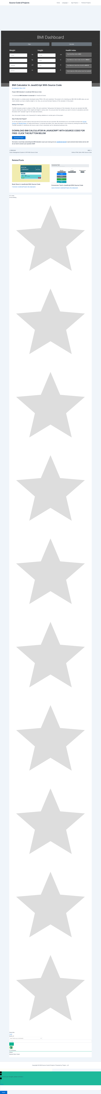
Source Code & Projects (19, 3)
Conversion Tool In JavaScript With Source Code (67, 185)
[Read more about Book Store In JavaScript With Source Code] (31, 173)
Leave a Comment (55, 187)
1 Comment (14, 186)
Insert (3, 1092)
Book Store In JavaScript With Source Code (26, 184)
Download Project (18, 137)
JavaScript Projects (22, 186)
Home (58, 2)
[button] (68, 3)
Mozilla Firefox (22, 123)
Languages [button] (65, 2)
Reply (2, 1084)
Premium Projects (86, 2)
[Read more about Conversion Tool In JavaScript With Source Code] (70, 173)
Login (10, 1034)
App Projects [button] (74, 2)
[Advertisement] (50, 16)
